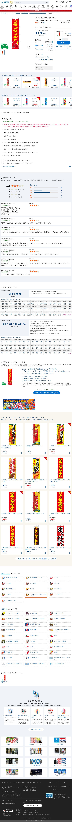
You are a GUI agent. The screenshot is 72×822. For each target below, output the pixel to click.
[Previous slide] (2, 82)
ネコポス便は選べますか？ (8, 166)
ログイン (51, 782)
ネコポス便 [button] (40, 49)
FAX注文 (60, 46)
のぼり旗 (4, 609)
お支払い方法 (51, 786)
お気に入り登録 (66, 22)
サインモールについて (57, 790)
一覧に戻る (5, 13)
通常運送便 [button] (40, 45)
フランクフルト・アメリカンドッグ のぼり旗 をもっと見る (36, 559)
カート (63, 782)
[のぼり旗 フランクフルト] (2, 52)
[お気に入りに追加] (20, 87)
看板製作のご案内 (36, 729)
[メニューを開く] (69, 2)
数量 (60, 39)
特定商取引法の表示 (45, 818)
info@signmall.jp (9, 803)
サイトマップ (25, 818)
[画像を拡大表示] (29, 46)
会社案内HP (34, 810)
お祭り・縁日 (5, 574)
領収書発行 (63, 786)
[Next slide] (69, 82)
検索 (47, 2)
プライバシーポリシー (34, 818)
